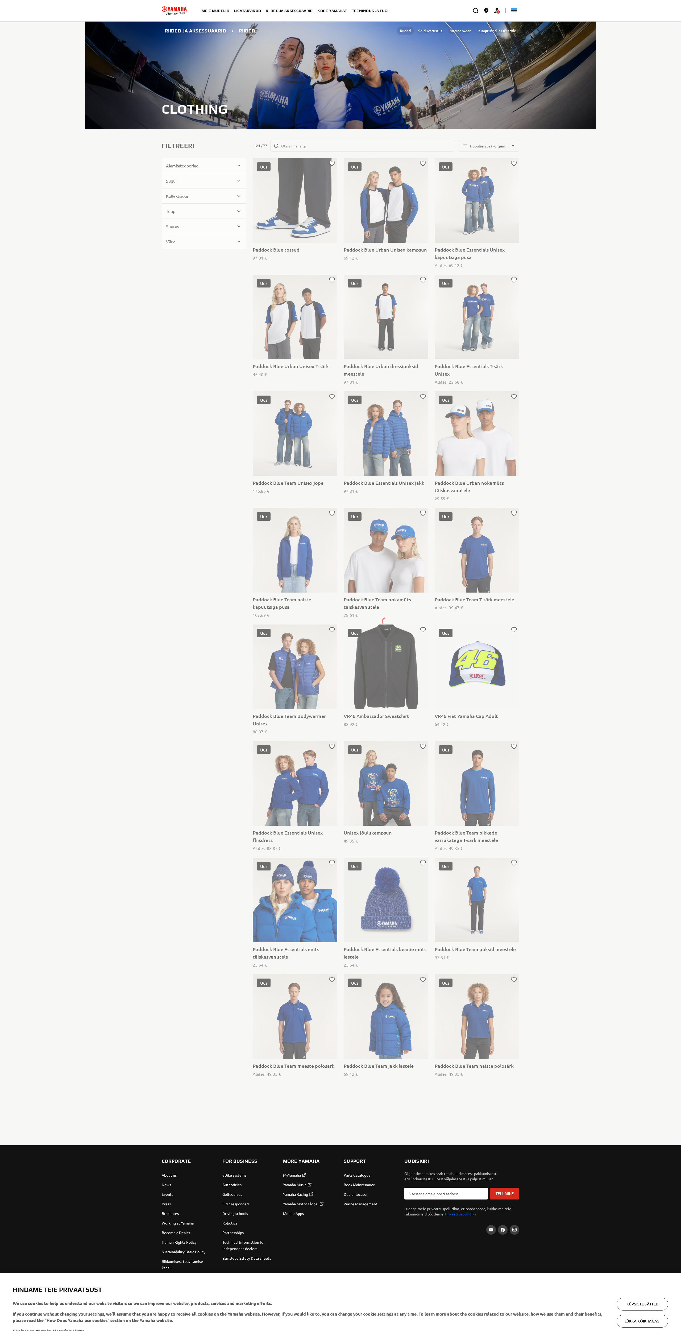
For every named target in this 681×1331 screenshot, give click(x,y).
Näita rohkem (26, 1315)
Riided (405, 30)
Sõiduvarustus (430, 30)
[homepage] (174, 10)
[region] (340, 1289)
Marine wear (460, 30)
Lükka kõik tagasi (643, 1294)
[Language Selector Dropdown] (514, 10)
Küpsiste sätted (642, 1277)
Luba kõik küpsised (642, 1311)
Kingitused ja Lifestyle (497, 30)
